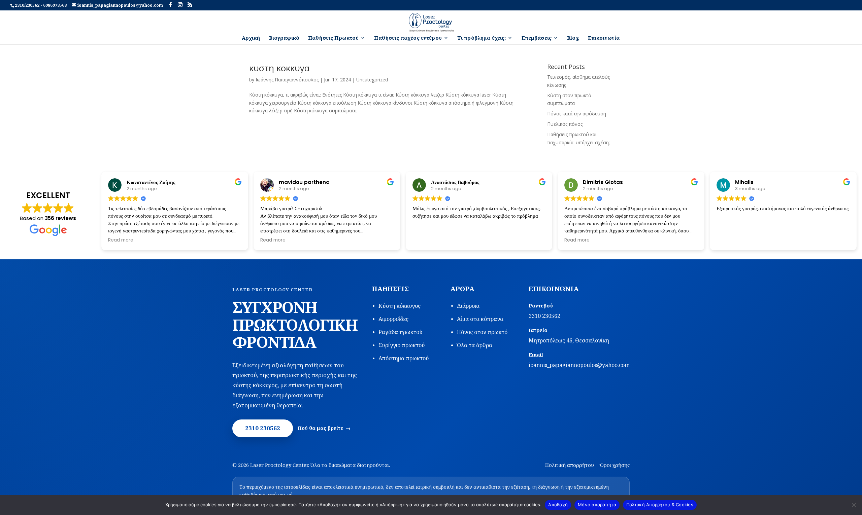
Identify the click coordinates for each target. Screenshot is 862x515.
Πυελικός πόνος (565, 124)
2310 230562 (262, 428)
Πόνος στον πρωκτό (482, 332)
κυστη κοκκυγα (279, 68)
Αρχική (251, 38)
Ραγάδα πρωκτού (400, 332)
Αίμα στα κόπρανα (480, 319)
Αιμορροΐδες (393, 319)
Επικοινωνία (604, 38)
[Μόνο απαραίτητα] (853, 505)
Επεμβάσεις (537, 38)
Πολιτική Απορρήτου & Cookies (659, 504)
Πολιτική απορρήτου (569, 465)
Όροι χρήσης (615, 465)
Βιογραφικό (284, 38)
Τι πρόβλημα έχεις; (481, 38)
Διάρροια (468, 305)
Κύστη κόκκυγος (399, 305)
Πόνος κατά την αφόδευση (576, 113)
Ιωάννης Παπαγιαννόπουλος (287, 79)
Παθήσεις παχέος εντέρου (407, 38)
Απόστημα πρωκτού (403, 358)
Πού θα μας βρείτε (320, 428)
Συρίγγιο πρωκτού (401, 345)
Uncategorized (372, 79)
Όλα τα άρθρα (474, 345)
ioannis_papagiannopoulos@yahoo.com (579, 365)
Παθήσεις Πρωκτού (333, 38)
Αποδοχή (558, 504)
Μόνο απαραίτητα (597, 504)
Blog (573, 38)
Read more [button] (120, 240)
